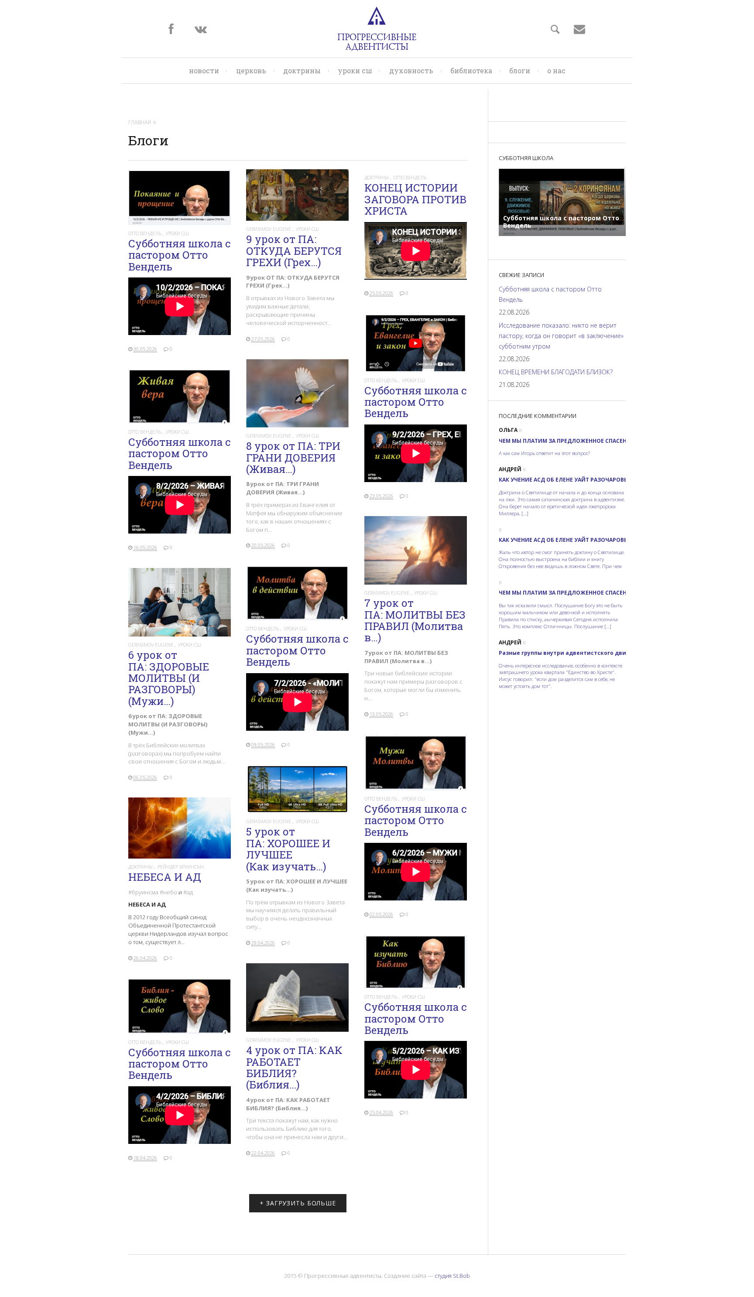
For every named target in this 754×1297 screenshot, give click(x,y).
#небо (168, 892)
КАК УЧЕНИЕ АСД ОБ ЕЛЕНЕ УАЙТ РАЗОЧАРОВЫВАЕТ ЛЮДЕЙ (582, 479)
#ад (188, 892)
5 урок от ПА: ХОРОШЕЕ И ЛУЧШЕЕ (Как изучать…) (288, 849)
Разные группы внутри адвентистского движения (572, 653)
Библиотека (471, 70)
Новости (204, 70)
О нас (556, 70)
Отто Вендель (145, 233)
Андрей (510, 469)
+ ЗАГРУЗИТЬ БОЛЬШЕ (298, 1203)
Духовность (411, 70)
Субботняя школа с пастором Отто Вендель (179, 255)
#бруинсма (143, 892)
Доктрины (302, 70)
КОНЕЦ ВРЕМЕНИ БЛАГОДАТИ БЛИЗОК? (556, 372)
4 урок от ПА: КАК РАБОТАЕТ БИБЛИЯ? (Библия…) (294, 1067)
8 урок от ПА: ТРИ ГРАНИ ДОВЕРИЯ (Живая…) (293, 457)
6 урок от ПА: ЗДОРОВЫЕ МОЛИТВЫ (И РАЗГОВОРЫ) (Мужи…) (168, 678)
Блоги (519, 70)
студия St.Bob (452, 1276)
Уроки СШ (355, 70)
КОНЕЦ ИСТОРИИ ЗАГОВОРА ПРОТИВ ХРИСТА (415, 199)
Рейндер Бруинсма (181, 866)
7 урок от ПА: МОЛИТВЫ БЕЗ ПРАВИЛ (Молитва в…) (415, 620)
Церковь (251, 70)
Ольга (508, 430)
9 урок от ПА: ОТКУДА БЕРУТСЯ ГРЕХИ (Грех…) (294, 250)
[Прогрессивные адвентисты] (377, 29)
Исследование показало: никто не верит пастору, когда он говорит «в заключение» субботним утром (561, 335)
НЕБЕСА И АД (164, 877)
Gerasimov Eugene (269, 229)
